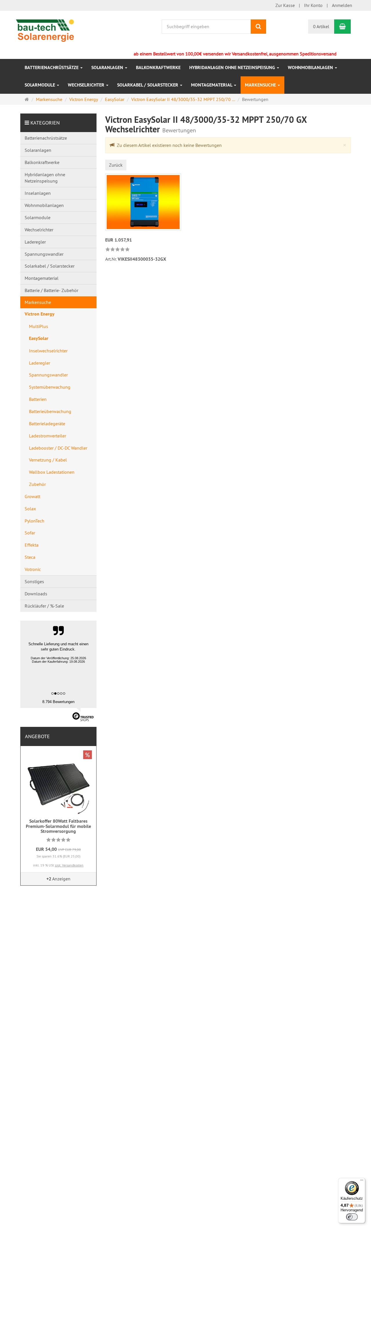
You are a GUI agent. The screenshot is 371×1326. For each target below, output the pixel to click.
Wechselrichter (87, 85)
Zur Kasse (285, 5)
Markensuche (261, 85)
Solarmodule (40, 85)
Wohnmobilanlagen (311, 67)
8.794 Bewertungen (58, 702)
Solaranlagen (107, 67)
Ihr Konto (313, 5)
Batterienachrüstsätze (52, 67)
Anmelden (342, 5)
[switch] (352, 1216)
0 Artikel (321, 26)
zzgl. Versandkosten (69, 865)
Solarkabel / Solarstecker (148, 85)
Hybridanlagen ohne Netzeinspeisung (232, 67)
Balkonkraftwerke (158, 67)
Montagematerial (212, 85)
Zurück (116, 165)
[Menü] (361, 1181)
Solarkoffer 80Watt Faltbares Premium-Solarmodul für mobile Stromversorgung (58, 826)
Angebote (37, 736)
